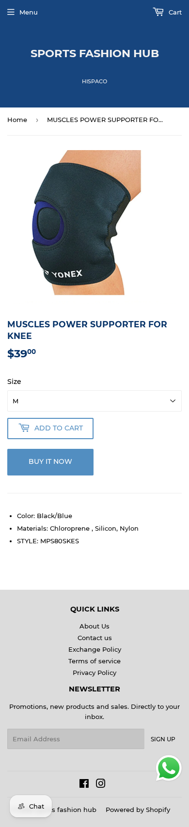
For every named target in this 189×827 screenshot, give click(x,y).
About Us (94, 626)
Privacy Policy (94, 672)
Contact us (95, 638)
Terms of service (94, 661)
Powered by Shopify (138, 809)
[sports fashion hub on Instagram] (101, 785)
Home (17, 119)
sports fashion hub (95, 53)
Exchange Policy (94, 649)
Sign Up (163, 739)
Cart (174, 12)
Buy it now (50, 461)
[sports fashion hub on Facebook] (84, 785)
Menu (28, 12)
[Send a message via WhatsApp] (169, 768)
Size (14, 381)
